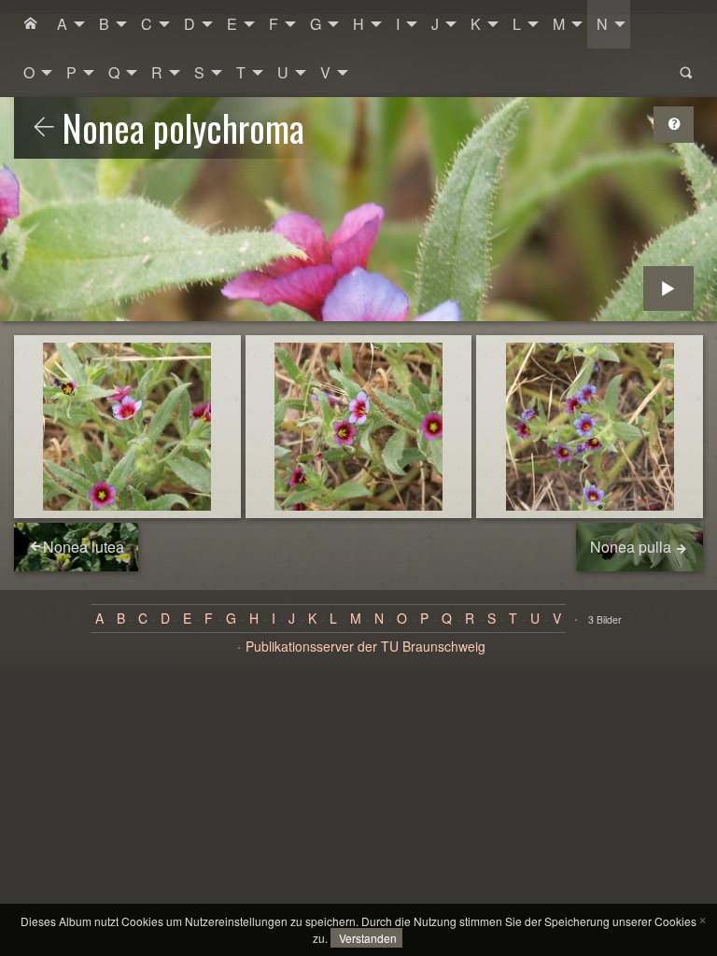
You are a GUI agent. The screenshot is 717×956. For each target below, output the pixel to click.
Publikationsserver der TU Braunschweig (365, 646)
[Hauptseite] (31, 24)
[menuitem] (31, 24)
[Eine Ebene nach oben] (44, 128)
